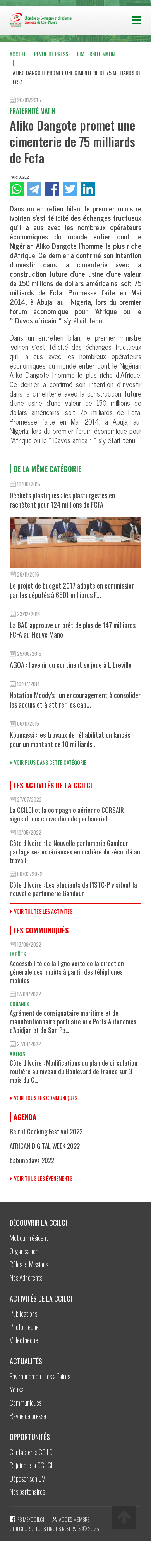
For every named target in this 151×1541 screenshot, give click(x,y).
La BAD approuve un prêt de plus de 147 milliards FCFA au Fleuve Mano (73, 629)
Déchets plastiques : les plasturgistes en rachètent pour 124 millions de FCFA (62, 500)
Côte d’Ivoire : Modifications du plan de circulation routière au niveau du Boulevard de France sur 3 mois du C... (73, 1071)
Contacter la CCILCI (32, 1452)
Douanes (19, 1004)
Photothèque (24, 1327)
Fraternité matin (96, 54)
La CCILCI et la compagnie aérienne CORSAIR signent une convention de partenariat (67, 814)
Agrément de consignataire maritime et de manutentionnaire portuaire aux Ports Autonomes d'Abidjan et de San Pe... (73, 1021)
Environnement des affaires (40, 1376)
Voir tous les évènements (43, 1178)
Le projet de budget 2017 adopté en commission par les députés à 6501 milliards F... (72, 590)
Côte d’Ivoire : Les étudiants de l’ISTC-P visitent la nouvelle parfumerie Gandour (73, 889)
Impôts (18, 954)
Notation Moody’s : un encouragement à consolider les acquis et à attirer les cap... (75, 699)
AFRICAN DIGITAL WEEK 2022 (45, 1146)
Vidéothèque (24, 1340)
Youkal (17, 1389)
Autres (18, 1053)
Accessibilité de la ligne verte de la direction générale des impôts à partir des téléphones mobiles (67, 971)
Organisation (24, 1251)
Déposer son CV (27, 1478)
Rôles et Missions (29, 1264)
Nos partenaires (27, 1492)
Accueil (18, 54)
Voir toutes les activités (43, 911)
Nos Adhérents (26, 1277)
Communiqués (25, 1403)
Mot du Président (29, 1238)
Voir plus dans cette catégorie (50, 762)
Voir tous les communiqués (45, 1098)
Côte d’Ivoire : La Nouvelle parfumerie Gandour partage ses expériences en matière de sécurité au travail (75, 851)
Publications (23, 1314)
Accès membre (74, 1519)
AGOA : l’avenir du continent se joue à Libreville (71, 665)
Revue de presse (52, 54)
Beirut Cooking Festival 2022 (46, 1131)
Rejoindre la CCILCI (31, 1465)
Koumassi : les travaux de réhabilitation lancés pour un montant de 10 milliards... (70, 739)
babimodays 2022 (32, 1160)
